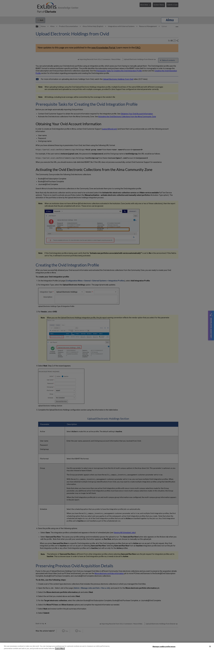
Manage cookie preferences (164, 646)
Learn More (60, 648)
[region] (107, 646)
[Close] (210, 646)
